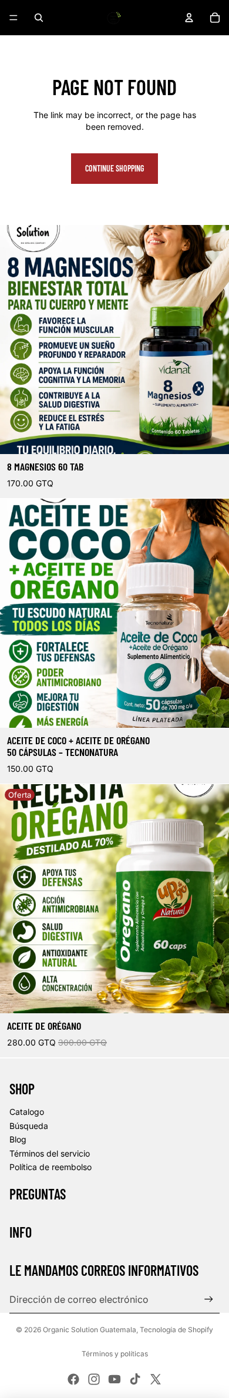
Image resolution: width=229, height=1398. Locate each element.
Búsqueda (28, 1126)
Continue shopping (114, 168)
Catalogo (26, 1112)
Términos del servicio (49, 1153)
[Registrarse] (209, 1299)
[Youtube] (114, 1379)
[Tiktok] (135, 1379)
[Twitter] (156, 1379)
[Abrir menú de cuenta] (189, 18)
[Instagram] (94, 1379)
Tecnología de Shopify (176, 1329)
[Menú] (13, 17)
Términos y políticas (115, 1353)
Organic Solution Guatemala (89, 1329)
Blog (17, 1139)
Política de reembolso (50, 1167)
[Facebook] (73, 1379)
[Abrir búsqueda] (39, 18)
